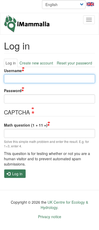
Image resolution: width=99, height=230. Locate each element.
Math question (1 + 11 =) (26, 125)
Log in (11, 63)
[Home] (27, 23)
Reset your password (74, 63)
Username (13, 70)
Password (13, 90)
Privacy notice (49, 216)
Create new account (36, 63)
